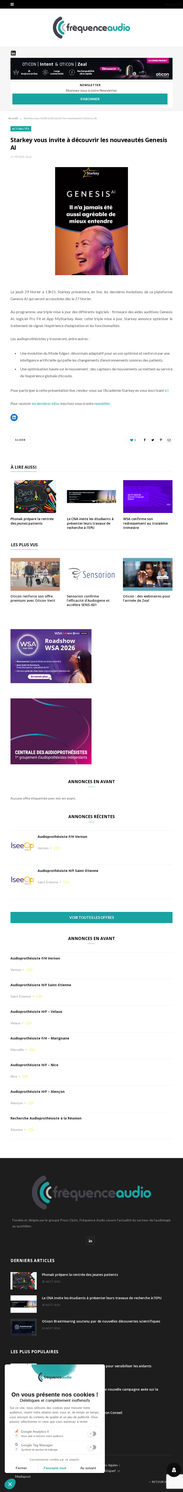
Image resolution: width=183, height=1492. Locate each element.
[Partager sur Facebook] (144, 439)
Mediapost (22, 1476)
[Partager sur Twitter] (152, 439)
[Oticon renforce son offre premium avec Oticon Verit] (35, 588)
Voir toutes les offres (91, 917)
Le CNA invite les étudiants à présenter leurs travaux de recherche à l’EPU (90, 523)
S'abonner (90, 99)
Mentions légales (106, 1465)
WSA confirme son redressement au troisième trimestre (145, 523)
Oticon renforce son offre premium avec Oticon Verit (32, 598)
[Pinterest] (160, 439)
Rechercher (173, 4)
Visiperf (110, 1471)
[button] (14, 417)
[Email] (169, 439)
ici (166, 390)
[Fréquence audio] (91, 28)
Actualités (21, 128)
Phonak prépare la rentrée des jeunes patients (32, 521)
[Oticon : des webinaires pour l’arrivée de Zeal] (148, 588)
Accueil (13, 118)
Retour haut (162, 1482)
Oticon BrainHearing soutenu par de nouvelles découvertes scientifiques (101, 1321)
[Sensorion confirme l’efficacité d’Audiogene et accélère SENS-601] (91, 588)
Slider (20, 440)
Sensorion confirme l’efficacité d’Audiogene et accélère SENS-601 (88, 600)
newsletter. (102, 403)
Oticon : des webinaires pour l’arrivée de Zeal (146, 598)
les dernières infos (45, 403)
